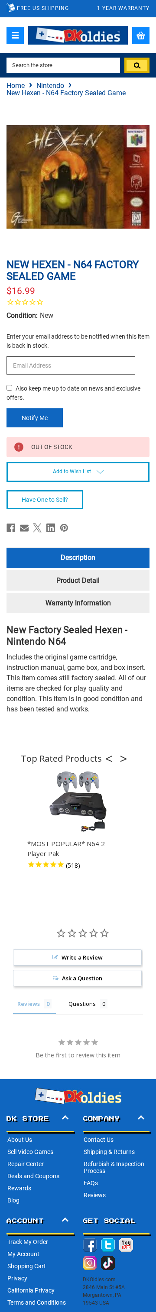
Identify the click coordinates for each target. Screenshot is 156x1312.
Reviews (95, 1195)
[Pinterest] (64, 528)
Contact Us (99, 1139)
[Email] (24, 528)
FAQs (91, 1183)
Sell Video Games (30, 1151)
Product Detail (78, 580)
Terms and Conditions (36, 1302)
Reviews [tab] (28, 1004)
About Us (19, 1139)
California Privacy (31, 1290)
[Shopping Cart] (141, 35)
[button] (111, 758)
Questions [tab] (82, 1004)
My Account (23, 1254)
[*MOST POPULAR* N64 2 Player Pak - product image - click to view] (78, 802)
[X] (37, 528)
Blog (13, 1200)
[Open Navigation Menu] (15, 35)
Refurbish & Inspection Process (114, 1167)
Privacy (17, 1278)
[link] (78, 302)
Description (78, 557)
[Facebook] (10, 528)
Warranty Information (78, 603)
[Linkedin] (50, 528)
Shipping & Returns (109, 1151)
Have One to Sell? (45, 499)
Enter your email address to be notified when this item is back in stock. (78, 341)
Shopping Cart (26, 1266)
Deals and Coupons (33, 1176)
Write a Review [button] (82, 957)
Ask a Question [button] (82, 978)
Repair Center (25, 1163)
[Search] (137, 65)
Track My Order (27, 1241)
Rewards (19, 1188)
